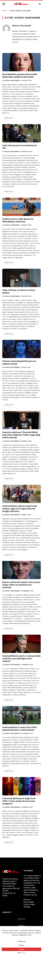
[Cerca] (39, 3)
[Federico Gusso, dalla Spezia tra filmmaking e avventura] (21, 207)
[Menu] (3, 3)
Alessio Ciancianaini (21, 26)
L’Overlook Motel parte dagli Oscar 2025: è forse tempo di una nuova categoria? (19, 801)
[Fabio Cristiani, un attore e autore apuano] (21, 278)
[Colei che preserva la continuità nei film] (21, 133)
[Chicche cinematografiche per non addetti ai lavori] (21, 349)
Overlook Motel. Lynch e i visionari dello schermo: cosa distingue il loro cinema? (21, 658)
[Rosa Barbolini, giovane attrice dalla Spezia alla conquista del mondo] (21, 62)
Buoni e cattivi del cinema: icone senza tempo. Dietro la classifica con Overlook (21, 585)
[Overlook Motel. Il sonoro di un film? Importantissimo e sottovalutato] (21, 715)
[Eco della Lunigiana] (21, 3)
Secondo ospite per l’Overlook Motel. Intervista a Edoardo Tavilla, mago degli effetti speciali (21, 435)
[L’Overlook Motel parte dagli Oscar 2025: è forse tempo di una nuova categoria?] (21, 786)
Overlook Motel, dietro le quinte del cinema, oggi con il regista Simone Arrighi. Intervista (19, 508)
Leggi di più (8, 118)
